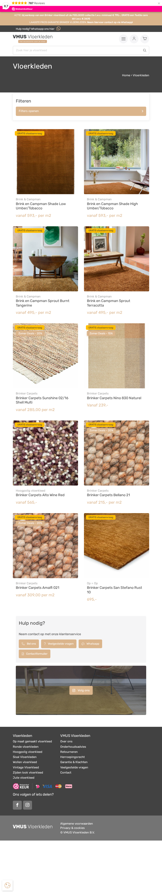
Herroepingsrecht (72, 757)
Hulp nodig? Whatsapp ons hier (35, 29)
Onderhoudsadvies (73, 746)
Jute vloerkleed (23, 777)
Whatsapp (92, 643)
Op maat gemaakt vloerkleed (32, 741)
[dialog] (7, 885)
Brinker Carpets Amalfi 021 (37, 587)
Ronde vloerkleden (26, 746)
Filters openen (29, 111)
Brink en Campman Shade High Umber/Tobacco (112, 206)
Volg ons (83, 690)
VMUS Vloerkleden (75, 736)
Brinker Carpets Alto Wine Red (40, 495)
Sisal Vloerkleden (25, 757)
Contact (65, 772)
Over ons (66, 741)
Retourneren (69, 752)
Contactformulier (36, 653)
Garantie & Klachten (74, 762)
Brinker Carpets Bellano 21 (108, 495)
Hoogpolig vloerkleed (27, 752)
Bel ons (31, 643)
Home (126, 75)
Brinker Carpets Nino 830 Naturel (114, 398)
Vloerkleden (22, 736)
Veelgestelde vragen (60, 643)
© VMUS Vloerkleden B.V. (77, 832)
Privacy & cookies (72, 828)
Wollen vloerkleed (25, 762)
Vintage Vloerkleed (26, 767)
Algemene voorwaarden (76, 823)
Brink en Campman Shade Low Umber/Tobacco (41, 206)
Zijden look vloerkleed (28, 772)
